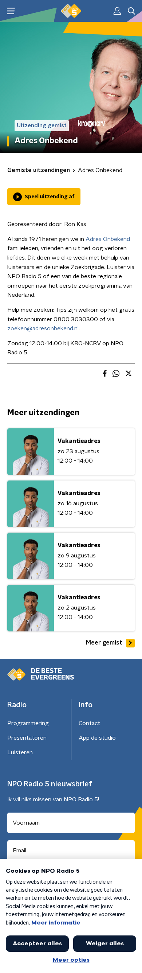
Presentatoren (27, 738)
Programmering (28, 723)
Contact (89, 723)
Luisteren (20, 752)
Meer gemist (104, 643)
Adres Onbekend (108, 239)
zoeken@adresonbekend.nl (43, 328)
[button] (11, 11)
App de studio (97, 738)
